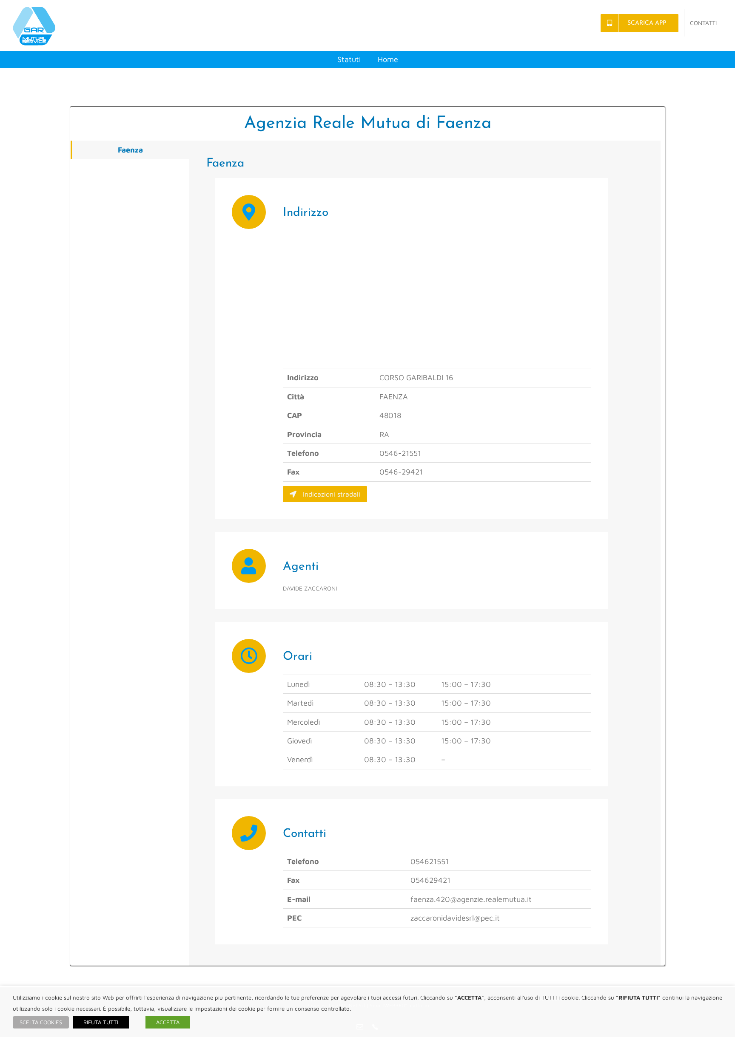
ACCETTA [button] (167, 1022)
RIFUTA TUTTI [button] (100, 1022)
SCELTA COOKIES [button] (41, 1022)
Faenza (130, 149)
